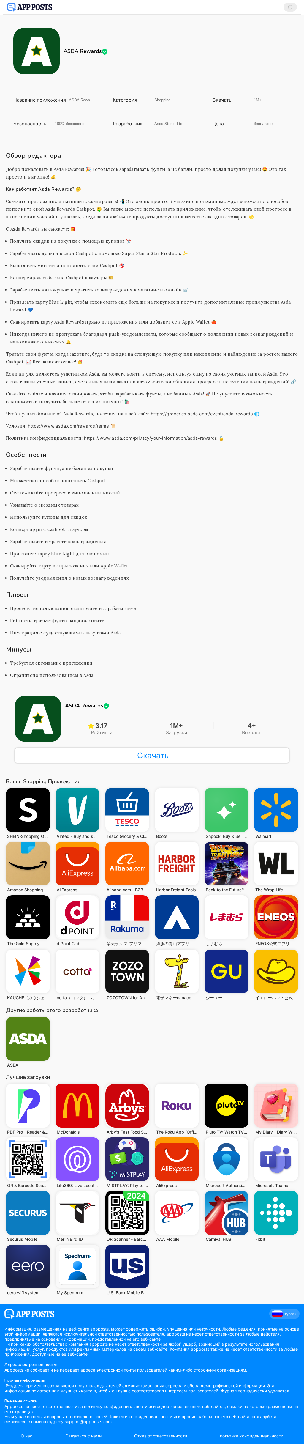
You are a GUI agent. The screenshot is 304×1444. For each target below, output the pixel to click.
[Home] (29, 7)
